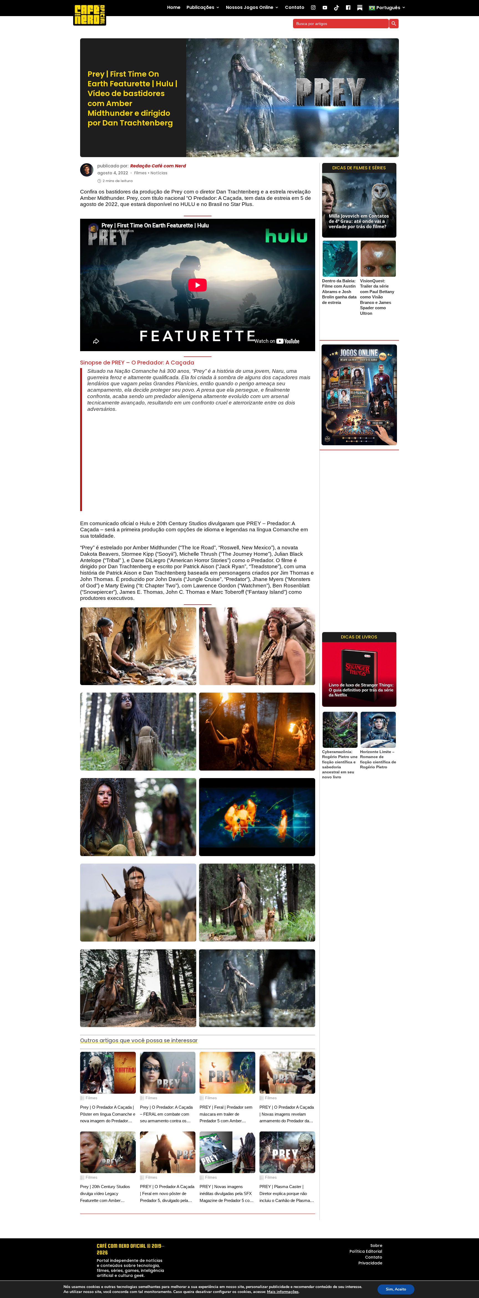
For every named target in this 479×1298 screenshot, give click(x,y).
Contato (294, 8)
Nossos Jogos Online (249, 8)
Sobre (376, 1245)
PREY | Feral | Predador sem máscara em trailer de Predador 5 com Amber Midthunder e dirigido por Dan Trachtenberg (226, 1115)
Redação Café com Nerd (158, 166)
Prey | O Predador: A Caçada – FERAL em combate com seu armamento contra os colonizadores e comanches (166, 1115)
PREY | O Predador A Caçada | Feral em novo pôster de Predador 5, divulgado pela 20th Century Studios (167, 1194)
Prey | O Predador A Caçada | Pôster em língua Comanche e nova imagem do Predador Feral (107, 1115)
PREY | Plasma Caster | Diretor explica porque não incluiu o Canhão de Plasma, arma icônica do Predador (285, 1194)
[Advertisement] (201, 461)
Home (173, 8)
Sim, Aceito (396, 1289)
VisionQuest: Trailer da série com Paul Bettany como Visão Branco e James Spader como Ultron (377, 297)
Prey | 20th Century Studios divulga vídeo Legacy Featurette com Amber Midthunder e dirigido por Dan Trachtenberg (106, 1194)
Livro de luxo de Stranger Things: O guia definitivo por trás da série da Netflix (361, 690)
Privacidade (370, 1263)
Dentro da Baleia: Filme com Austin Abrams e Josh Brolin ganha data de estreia (339, 291)
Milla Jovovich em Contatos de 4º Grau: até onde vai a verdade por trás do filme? (359, 221)
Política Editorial (366, 1251)
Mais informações (283, 1291)
